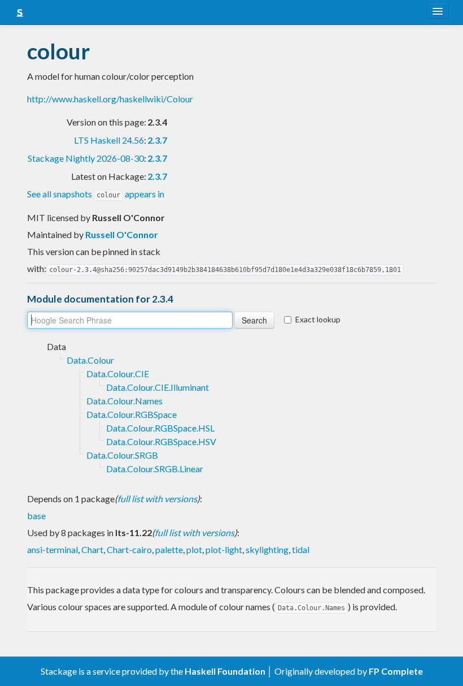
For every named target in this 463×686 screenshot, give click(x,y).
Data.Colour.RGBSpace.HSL (160, 427)
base (36, 515)
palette (169, 549)
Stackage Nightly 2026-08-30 (86, 158)
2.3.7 (157, 140)
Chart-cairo (129, 549)
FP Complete (396, 671)
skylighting (267, 549)
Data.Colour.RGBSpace (131, 414)
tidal (300, 549)
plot (194, 549)
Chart (92, 549)
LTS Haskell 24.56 (109, 140)
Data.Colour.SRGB (122, 455)
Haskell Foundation (225, 671)
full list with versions (157, 498)
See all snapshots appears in (95, 193)
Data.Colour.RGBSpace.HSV (161, 441)
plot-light (224, 549)
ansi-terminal (52, 549)
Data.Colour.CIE (117, 373)
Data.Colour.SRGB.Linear (154, 468)
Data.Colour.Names (124, 400)
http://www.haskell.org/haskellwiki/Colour (110, 98)
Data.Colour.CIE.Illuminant (157, 387)
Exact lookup (317, 319)
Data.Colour (90, 360)
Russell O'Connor (121, 234)
